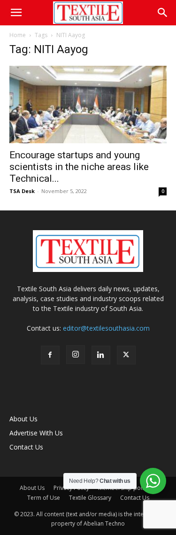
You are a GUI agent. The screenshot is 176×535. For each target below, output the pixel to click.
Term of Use (43, 498)
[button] (16, 12)
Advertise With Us (36, 432)
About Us (23, 418)
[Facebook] (50, 355)
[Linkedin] (101, 355)
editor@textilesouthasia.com (106, 328)
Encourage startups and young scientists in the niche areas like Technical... (79, 166)
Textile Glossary (90, 498)
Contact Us (26, 446)
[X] (126, 355)
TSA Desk (22, 190)
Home (17, 35)
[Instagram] (75, 354)
